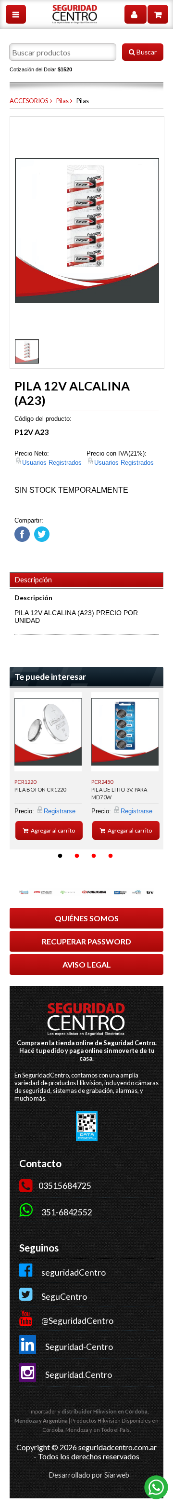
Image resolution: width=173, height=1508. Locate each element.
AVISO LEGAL (86, 964)
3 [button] (94, 856)
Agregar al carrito (52, 830)
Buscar (146, 52)
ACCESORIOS (29, 101)
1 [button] (60, 856)
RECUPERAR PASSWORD (86, 941)
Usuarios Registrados (52, 462)
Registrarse (59, 811)
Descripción (33, 580)
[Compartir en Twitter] (40, 539)
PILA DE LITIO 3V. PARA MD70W (119, 793)
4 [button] (110, 856)
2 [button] (77, 856)
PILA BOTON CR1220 (40, 789)
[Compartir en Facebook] (22, 539)
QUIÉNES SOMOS (87, 918)
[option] (48, 766)
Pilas (62, 101)
